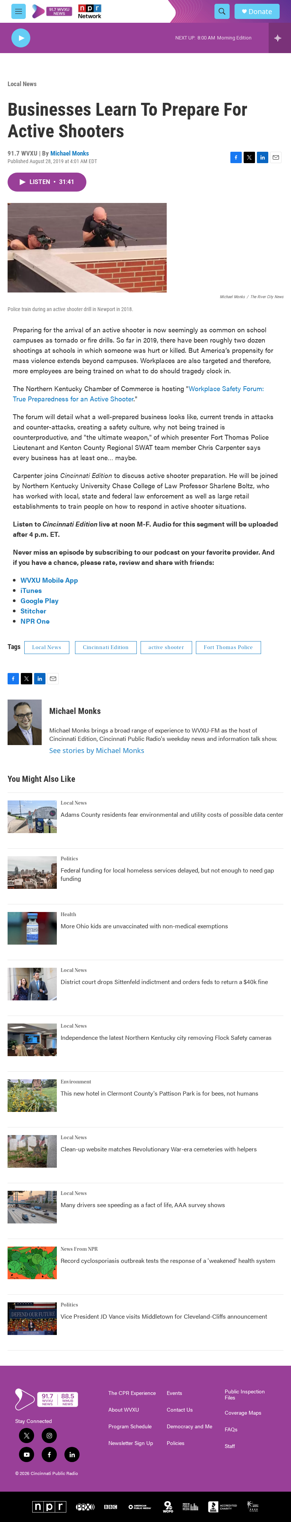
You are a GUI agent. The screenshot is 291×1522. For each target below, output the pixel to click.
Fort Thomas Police (228, 648)
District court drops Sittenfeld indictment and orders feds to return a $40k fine (164, 981)
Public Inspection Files (245, 1394)
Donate (260, 12)
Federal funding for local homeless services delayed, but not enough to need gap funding (167, 874)
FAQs (231, 1429)
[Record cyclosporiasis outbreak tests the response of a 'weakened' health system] (32, 1263)
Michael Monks (69, 153)
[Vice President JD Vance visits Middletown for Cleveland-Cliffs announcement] (32, 1318)
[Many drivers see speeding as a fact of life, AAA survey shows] (32, 1207)
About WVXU (123, 1410)
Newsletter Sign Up (130, 1443)
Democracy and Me (189, 1426)
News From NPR (79, 1249)
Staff (230, 1446)
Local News (22, 84)
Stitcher (33, 610)
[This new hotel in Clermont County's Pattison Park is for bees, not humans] (32, 1095)
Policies (176, 1443)
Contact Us (180, 1410)
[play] (21, 38)
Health (68, 915)
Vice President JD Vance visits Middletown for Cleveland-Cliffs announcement (164, 1316)
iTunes (31, 590)
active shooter (166, 648)
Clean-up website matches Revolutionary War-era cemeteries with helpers (159, 1149)
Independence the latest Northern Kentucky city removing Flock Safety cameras (166, 1037)
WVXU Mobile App (49, 580)
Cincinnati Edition (106, 648)
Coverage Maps (243, 1413)
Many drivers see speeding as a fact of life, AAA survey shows (143, 1204)
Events (174, 1393)
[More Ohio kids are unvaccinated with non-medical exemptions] (32, 928)
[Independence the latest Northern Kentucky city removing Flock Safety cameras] (32, 1040)
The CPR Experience (132, 1393)
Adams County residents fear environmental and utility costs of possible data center (172, 814)
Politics (69, 859)
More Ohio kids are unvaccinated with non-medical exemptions (144, 925)
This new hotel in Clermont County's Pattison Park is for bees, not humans (159, 1093)
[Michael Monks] (25, 722)
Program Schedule (130, 1426)
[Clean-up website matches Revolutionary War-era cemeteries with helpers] (32, 1151)
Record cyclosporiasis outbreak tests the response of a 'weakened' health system (168, 1260)
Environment (76, 1082)
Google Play (39, 600)
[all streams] (280, 38)
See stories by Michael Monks (96, 750)
